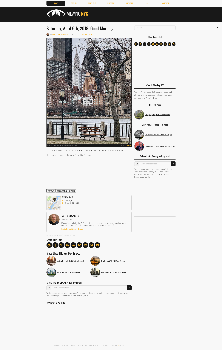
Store (148, 3)
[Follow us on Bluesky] (153, 44)
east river (51, 191)
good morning (62, 191)
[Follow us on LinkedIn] (157, 44)
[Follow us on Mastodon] (161, 44)
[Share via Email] (97, 245)
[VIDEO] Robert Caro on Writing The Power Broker (160, 146)
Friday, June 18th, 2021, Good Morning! (68, 272)
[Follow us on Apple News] (169, 44)
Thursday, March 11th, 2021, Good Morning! (114, 272)
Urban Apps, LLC (105, 345)
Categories (111, 3)
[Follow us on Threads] (149, 44)
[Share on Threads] (85, 245)
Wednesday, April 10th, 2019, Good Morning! (70, 261)
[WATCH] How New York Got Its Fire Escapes (158, 134)
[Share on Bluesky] (79, 245)
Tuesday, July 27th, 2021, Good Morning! (113, 261)
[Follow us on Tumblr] (165, 44)
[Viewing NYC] (67, 14)
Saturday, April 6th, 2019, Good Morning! (80, 28)
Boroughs (92, 3)
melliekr (128, 145)
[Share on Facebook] (55, 245)
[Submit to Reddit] (73, 245)
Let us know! (71, 235)
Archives (129, 3)
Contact (165, 3)
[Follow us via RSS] (174, 44)
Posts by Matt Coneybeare (72, 229)
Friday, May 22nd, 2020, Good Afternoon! (157, 114)
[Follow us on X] (144, 44)
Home (56, 3)
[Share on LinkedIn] (67, 245)
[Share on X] (61, 245)
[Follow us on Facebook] (140, 44)
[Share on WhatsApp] (91, 245)
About (73, 3)
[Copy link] (49, 245)
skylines (72, 191)
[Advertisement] (133, 14)
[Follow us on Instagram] (136, 44)
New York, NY (68, 201)
